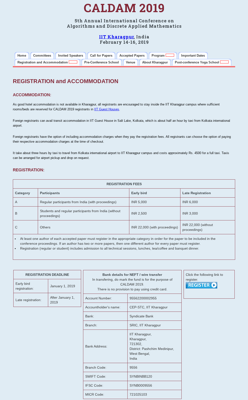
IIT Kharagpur (116, 37)
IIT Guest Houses (106, 109)
